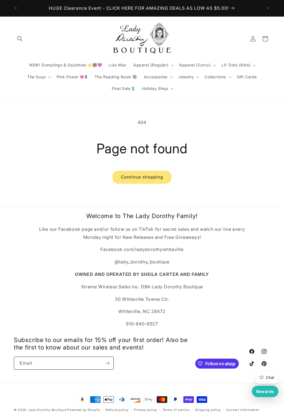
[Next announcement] (268, 8)
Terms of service (176, 410)
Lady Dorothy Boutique (48, 410)
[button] (20, 39)
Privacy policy (145, 410)
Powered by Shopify (83, 410)
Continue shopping (142, 177)
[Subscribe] (107, 363)
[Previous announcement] (16, 8)
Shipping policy (208, 410)
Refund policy (117, 410)
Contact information (243, 410)
